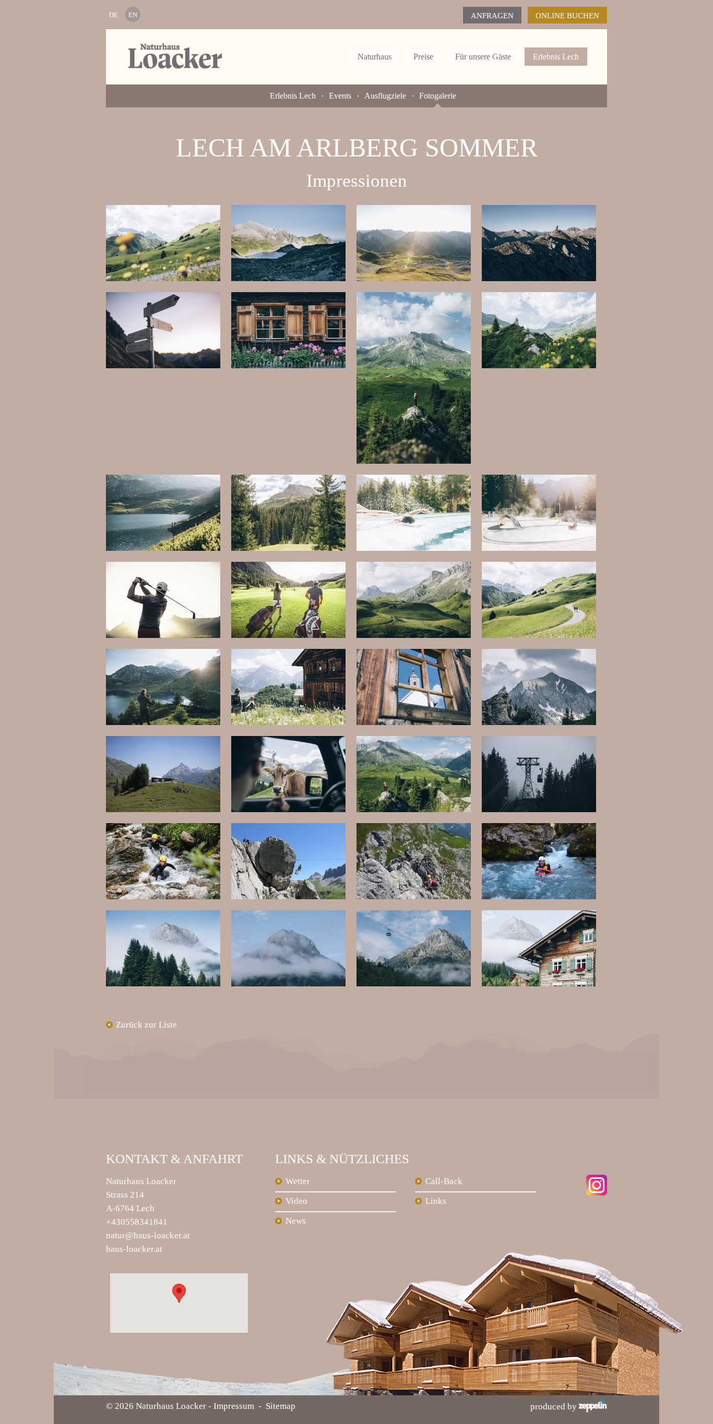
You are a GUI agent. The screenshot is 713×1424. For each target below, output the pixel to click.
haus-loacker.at (134, 1249)
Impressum (233, 1406)
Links (435, 1201)
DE (113, 15)
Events (340, 95)
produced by (554, 1406)
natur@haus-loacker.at (148, 1235)
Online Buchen (567, 15)
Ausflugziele (385, 95)
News (296, 1221)
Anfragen (492, 15)
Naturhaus (374, 56)
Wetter (298, 1181)
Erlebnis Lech (556, 56)
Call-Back (443, 1181)
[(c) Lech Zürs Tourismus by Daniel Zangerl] (168, 211)
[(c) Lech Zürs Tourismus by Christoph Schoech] (168, 568)
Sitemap (280, 1406)
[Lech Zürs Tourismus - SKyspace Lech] (168, 742)
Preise (423, 56)
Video (296, 1201)
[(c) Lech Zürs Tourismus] (168, 830)
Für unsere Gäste (483, 56)
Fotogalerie (437, 95)
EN (132, 15)
